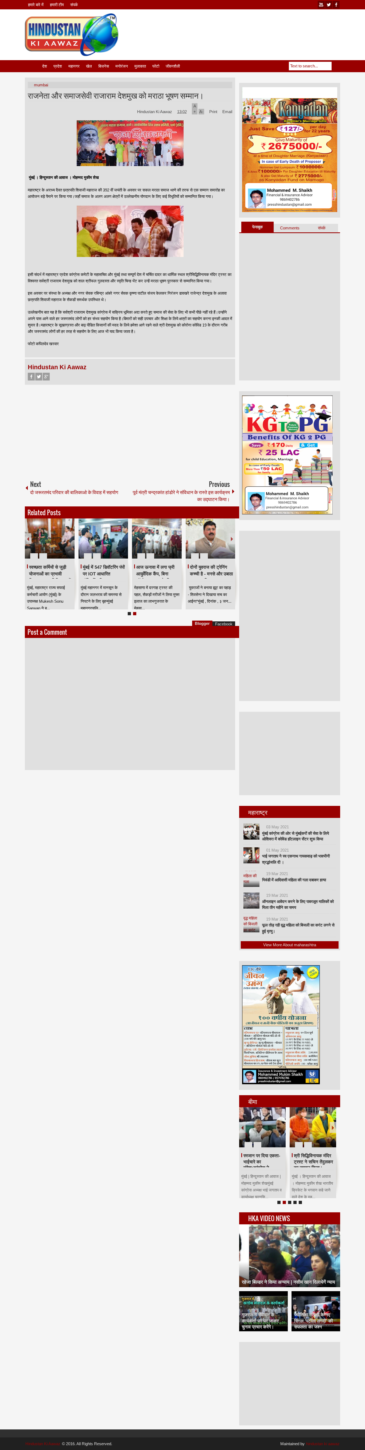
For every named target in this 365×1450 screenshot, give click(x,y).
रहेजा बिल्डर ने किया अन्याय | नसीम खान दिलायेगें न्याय (288, 1282)
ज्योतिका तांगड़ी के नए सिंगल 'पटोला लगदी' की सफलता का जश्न (313, 1320)
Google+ (46, 376)
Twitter (38, 376)
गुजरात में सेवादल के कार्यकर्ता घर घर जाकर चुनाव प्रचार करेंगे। (260, 1320)
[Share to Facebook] (54, 543)
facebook (336, 5)
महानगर (74, 66)
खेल (89, 66)
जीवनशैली (173, 66)
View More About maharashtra (289, 945)
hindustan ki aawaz (323, 1443)
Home (33, 66)
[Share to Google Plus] (68, 543)
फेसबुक (257, 227)
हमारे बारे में (36, 4)
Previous (28, 538)
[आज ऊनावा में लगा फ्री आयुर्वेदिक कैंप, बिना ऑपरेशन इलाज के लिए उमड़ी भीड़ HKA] (157, 538)
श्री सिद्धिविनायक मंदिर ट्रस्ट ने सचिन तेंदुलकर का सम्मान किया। (313, 1161)
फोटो (155, 66)
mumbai (41, 85)
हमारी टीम (57, 4)
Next (232, 538)
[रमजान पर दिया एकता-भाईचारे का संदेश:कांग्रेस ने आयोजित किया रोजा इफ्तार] (262, 1127)
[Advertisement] (243, 26)
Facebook (31, 376)
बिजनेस (103, 66)
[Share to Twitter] (61, 543)
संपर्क (74, 4)
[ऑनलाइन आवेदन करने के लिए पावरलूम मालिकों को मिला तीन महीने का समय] (251, 901)
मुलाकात (140, 66)
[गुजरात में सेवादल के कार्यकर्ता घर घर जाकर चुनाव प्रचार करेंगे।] (263, 1311)
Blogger (202, 623)
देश (44, 66)
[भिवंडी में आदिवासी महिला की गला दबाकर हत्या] (251, 879)
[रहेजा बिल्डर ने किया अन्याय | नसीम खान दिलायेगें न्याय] (289, 1255)
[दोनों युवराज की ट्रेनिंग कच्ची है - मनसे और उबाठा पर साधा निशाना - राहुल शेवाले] (210, 538)
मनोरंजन (121, 66)
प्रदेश (57, 66)
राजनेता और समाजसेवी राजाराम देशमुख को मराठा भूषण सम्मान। (116, 95)
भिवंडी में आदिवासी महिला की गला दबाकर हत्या (294, 880)
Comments (290, 228)
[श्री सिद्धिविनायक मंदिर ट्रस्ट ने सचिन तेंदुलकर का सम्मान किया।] (313, 1127)
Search (336, 66)
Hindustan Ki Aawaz (155, 111)
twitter (328, 5)
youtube (321, 5)
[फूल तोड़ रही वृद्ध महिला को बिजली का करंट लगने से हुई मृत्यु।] (251, 924)
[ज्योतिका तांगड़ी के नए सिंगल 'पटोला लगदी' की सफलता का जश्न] (316, 1311)
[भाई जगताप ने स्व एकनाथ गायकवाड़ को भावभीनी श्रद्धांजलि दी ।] (251, 855)
